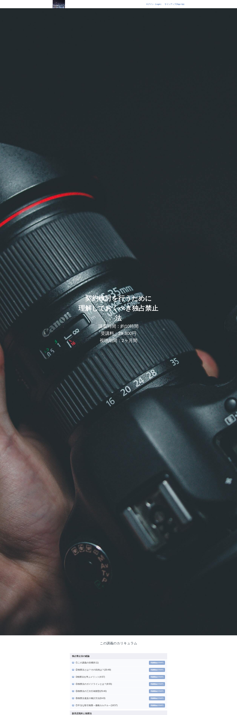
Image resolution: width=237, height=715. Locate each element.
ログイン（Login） (154, 4)
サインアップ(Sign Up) (174, 4)
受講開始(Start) (156, 663)
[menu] (164, 4)
